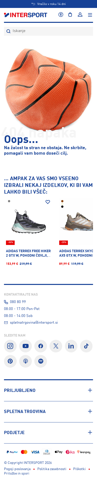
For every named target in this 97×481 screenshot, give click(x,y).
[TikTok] (86, 346)
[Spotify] (40, 361)
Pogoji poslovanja (17, 469)
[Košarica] (70, 15)
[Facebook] (40, 346)
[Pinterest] (10, 361)
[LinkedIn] (71, 346)
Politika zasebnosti (51, 469)
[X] (55, 346)
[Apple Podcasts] (25, 361)
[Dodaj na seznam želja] (48, 202)
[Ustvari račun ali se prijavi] (80, 15)
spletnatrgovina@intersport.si (34, 323)
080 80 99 (18, 302)
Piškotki (79, 469)
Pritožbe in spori (16, 473)
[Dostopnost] (60, 15)
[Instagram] (10, 346)
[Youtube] (25, 346)
